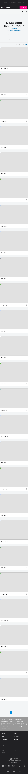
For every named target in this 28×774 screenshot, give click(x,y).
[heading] (7, 7)
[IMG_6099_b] (14, 83)
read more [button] (14, 28)
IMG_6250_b (4, 541)
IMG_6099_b (4, 95)
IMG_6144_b (4, 252)
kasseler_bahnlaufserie (14, 30)
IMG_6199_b (4, 410)
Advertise (16, 736)
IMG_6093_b (4, 68)
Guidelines (4, 742)
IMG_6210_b (4, 462)
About (3, 733)
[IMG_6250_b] (14, 530)
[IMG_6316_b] (14, 661)
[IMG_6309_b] (14, 635)
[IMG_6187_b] (14, 372)
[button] (22, 12)
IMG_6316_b (4, 673)
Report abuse (17, 742)
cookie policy (6, 729)
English (3, 745)
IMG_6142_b (4, 226)
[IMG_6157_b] (14, 293)
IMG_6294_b (4, 620)
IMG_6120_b (4, 147)
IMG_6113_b (4, 121)
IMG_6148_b (4, 278)
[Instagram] (20, 772)
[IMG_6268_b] (14, 556)
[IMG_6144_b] (14, 240)
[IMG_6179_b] (14, 346)
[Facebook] (8, 772)
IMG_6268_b (4, 568)
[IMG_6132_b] (14, 188)
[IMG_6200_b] (14, 424)
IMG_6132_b (4, 200)
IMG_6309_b (4, 646)
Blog (3, 736)
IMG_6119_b (4, 173)
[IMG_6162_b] (14, 319)
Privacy (16, 750)
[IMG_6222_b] (14, 477)
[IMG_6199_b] (14, 398)
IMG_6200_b (4, 436)
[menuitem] (17, 7)
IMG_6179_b (4, 357)
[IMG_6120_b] (14, 135)
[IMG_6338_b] (14, 687)
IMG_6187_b (4, 384)
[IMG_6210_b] (14, 451)
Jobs (15, 733)
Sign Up (23, 7)
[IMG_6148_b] (14, 267)
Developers (5, 739)
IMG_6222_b (4, 489)
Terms (3, 752)
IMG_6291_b (4, 594)
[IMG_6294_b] (14, 608)
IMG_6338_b (4, 699)
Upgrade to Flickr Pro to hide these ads (14, 3)
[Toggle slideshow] (16, 45)
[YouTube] (14, 772)
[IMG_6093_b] (14, 57)
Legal (3, 750)
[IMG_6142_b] (14, 214)
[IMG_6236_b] (14, 503)
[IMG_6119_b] (14, 162)
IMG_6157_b (4, 305)
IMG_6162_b (4, 331)
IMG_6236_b (4, 515)
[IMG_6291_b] (14, 582)
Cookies (16, 739)
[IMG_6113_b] (14, 109)
